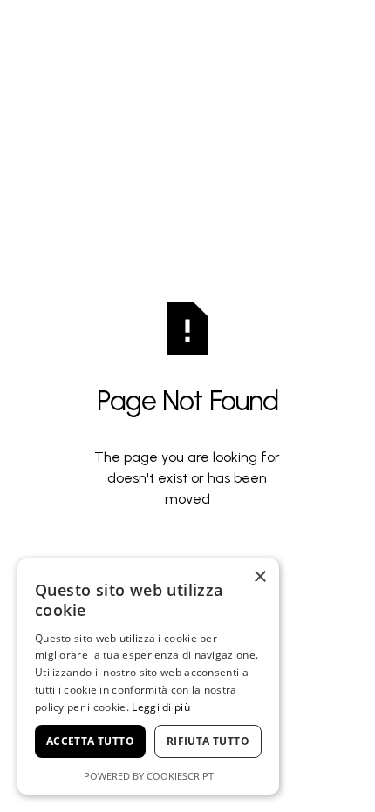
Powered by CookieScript (149, 775)
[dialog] (148, 676)
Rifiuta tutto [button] (208, 741)
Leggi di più (161, 707)
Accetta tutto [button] (90, 741)
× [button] (259, 577)
